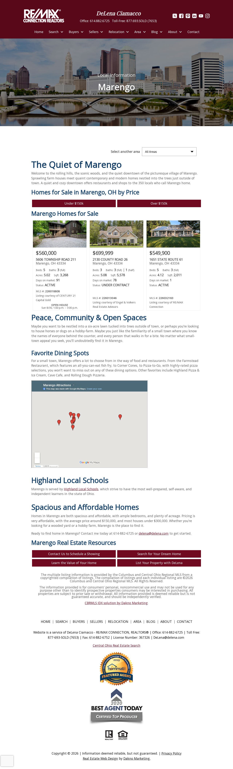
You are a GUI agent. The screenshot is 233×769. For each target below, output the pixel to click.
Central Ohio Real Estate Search (116, 645)
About (166, 621)
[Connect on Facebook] (181, 17)
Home (38, 32)
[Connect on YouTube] (201, 17)
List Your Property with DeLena (159, 563)
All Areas (151, 152)
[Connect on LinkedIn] (194, 17)
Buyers (79, 621)
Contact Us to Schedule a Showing (74, 554)
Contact (193, 32)
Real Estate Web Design (100, 758)
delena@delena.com (154, 533)
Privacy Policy (171, 753)
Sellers (96, 621)
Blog (151, 621)
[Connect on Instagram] (207, 17)
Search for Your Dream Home (159, 554)
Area (137, 621)
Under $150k (74, 203)
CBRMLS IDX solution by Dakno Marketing (116, 603)
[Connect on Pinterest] (188, 17)
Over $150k (159, 203)
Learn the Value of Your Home (74, 563)
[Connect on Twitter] (175, 17)
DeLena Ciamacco (118, 13)
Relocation (118, 621)
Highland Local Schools (81, 489)
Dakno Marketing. (136, 758)
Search (62, 621)
